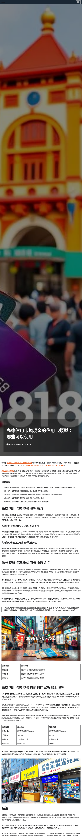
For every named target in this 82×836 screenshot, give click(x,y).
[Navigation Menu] (78, 2)
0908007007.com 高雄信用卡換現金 (19, 463)
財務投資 (28, 444)
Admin (11, 444)
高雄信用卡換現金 (8, 471)
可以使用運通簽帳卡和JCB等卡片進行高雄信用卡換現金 (44, 465)
